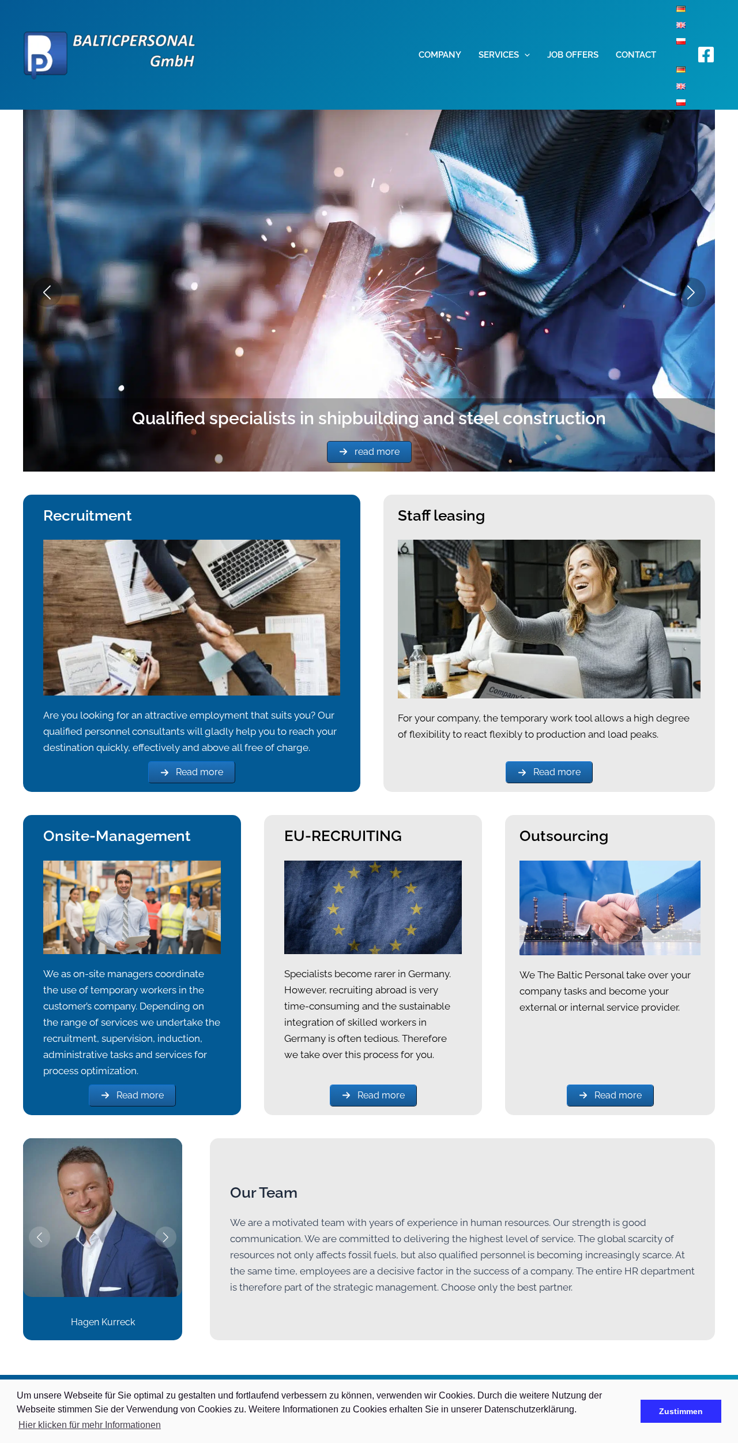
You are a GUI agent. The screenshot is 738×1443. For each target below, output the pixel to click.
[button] (524, 55)
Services (499, 55)
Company (440, 55)
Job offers (572, 55)
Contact (636, 55)
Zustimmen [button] (681, 1411)
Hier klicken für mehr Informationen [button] (89, 1425)
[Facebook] (706, 54)
